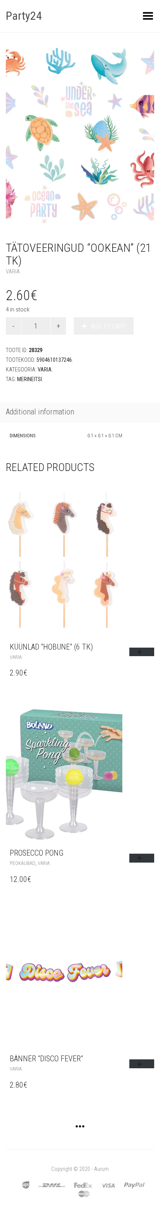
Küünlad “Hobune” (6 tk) (51, 646)
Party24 (24, 15)
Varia (13, 271)
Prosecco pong (36, 853)
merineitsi (29, 379)
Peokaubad (22, 863)
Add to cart (108, 326)
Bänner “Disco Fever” (46, 1058)
